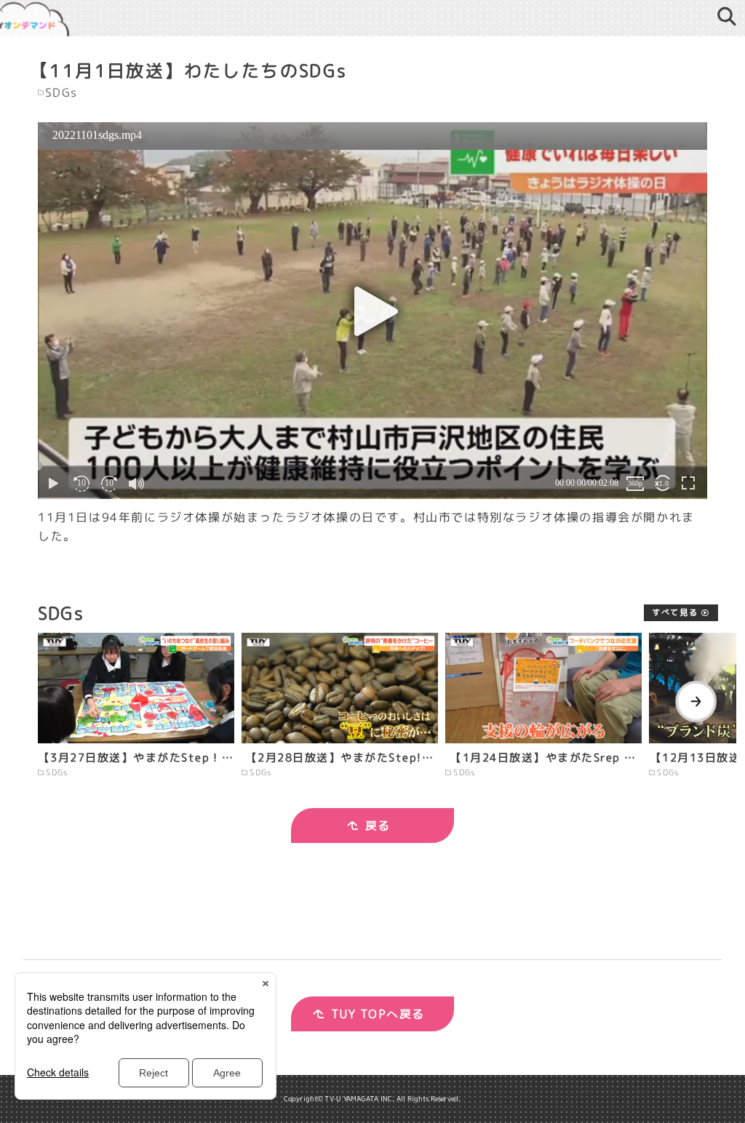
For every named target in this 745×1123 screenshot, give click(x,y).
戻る (378, 826)
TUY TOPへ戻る (378, 1014)
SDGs (61, 93)
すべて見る (675, 612)
